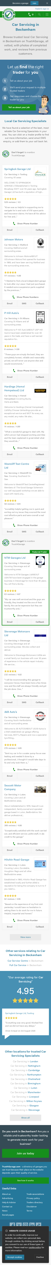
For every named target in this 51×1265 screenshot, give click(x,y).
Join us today (25, 1153)
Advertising (7, 1198)
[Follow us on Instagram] (25, 1225)
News (4, 1210)
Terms (29, 1210)
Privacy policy (33, 1198)
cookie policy (35, 1247)
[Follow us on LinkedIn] (32, 1225)
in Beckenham (25, 960)
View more (25, 937)
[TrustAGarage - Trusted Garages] (8, 13)
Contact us (7, 1206)
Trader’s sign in (42, 8)
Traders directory (35, 1202)
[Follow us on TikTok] (38, 1225)
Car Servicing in (25, 1061)
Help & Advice (9, 1202)
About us (6, 1193)
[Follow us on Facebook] (12, 1225)
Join (33, 3)
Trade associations (35, 1193)
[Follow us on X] (19, 1225)
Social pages (8, 1214)
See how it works (25, 1180)
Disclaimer (32, 1206)
